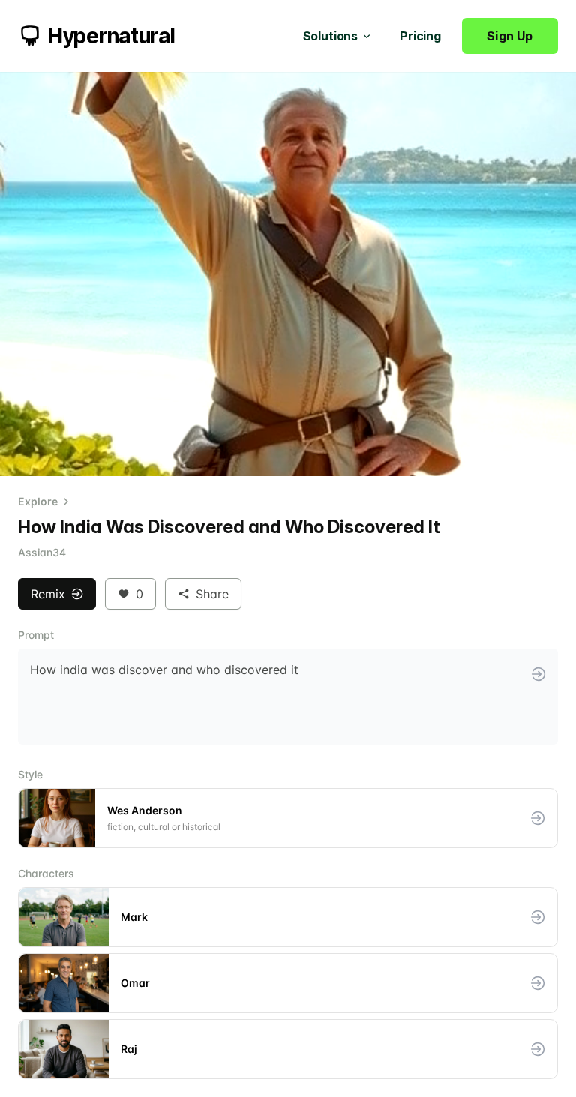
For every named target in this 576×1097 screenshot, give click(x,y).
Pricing (420, 35)
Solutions (330, 35)
